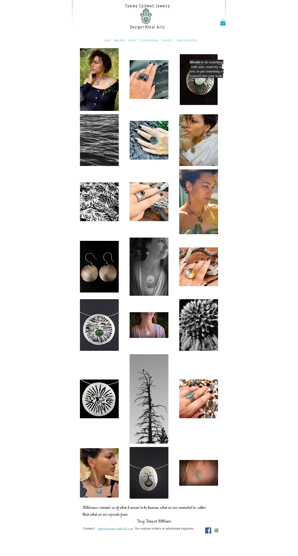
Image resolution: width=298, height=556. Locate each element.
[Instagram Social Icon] (216, 530)
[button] (223, 22)
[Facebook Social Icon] (208, 530)
